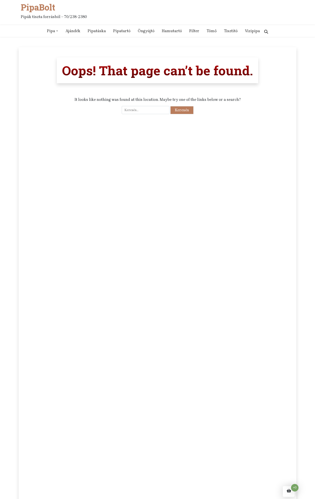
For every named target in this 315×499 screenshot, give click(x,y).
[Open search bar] (266, 31)
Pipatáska (97, 31)
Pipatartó (121, 31)
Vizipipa (252, 31)
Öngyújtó (146, 31)
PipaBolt (38, 7)
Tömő (212, 31)
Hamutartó (172, 31)
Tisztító (231, 31)
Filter (194, 31)
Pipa (51, 31)
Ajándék (73, 31)
